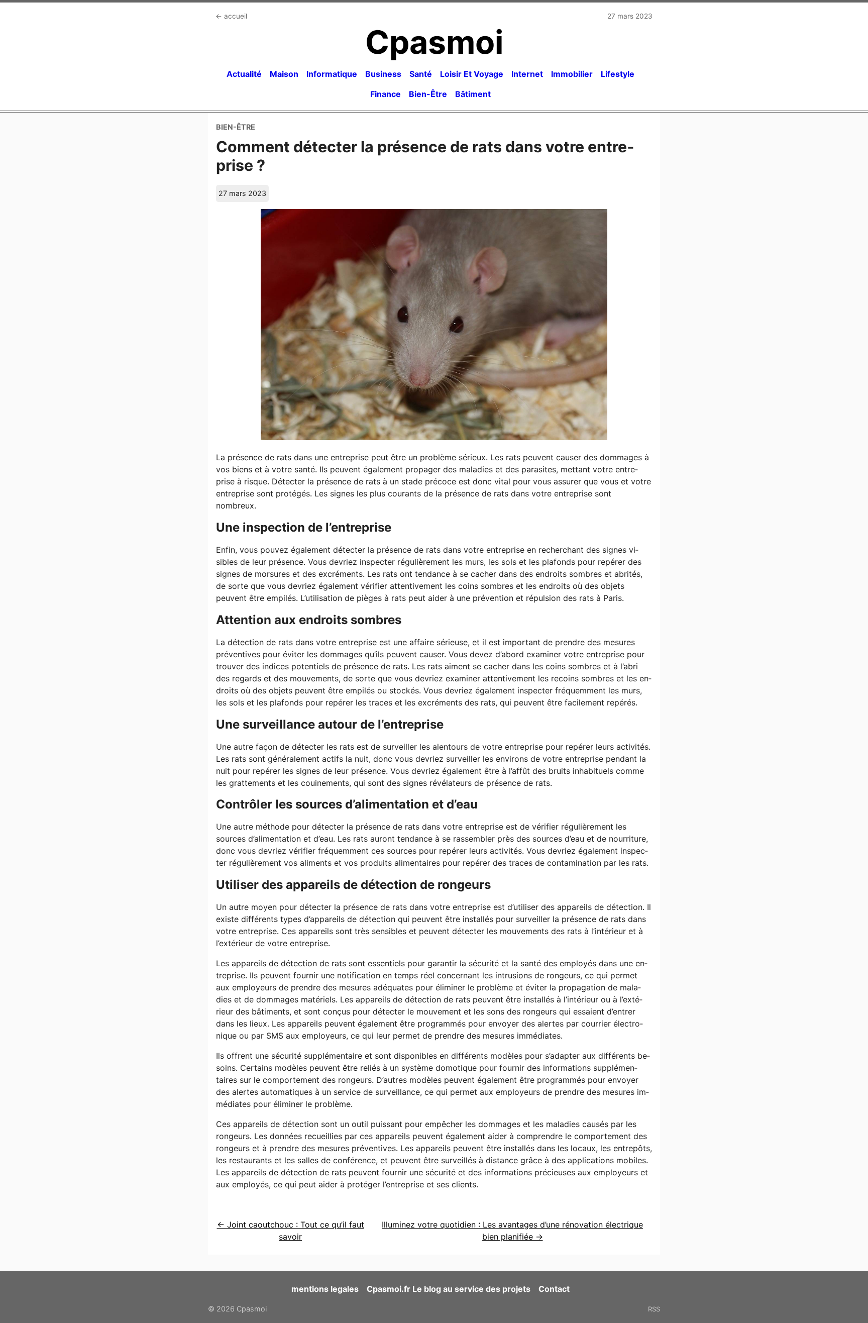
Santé (420, 74)
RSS (654, 1309)
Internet (527, 74)
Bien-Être (428, 94)
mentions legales (325, 1289)
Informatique (331, 74)
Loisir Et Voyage (471, 74)
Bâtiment (473, 94)
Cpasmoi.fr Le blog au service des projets (448, 1289)
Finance (385, 94)
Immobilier (572, 74)
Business (383, 74)
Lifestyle (617, 74)
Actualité (244, 74)
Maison (284, 74)
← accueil (231, 16)
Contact (554, 1289)
